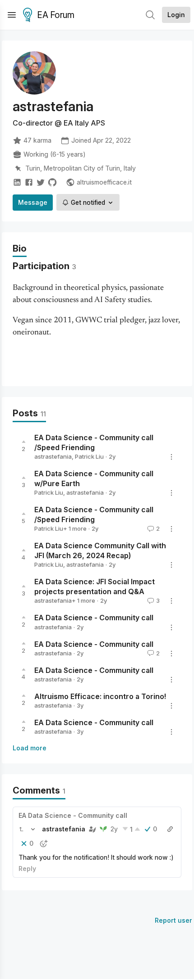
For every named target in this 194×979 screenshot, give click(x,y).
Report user (173, 920)
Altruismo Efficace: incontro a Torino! (100, 696)
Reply (27, 868)
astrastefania (53, 456)
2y (114, 829)
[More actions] (171, 456)
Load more (29, 748)
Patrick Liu (89, 456)
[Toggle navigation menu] (12, 15)
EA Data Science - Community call (93, 618)
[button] (21, 829)
